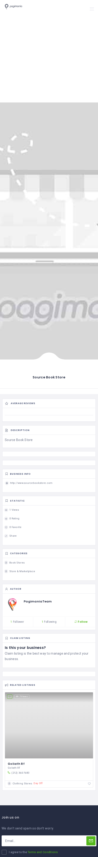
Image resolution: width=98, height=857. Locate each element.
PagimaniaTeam (38, 601)
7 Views (24, 696)
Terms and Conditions (43, 852)
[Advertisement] (49, 51)
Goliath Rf (16, 764)
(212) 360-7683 (20, 772)
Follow (82, 622)
